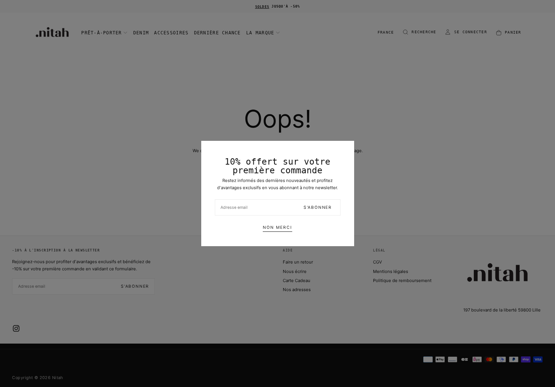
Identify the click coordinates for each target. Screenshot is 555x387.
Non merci (277, 227)
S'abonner (318, 207)
